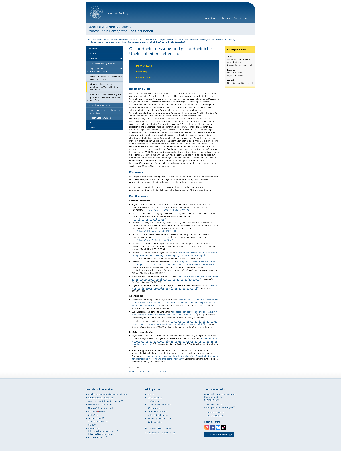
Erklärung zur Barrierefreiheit (158, 428)
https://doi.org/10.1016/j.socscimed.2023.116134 (154, 231)
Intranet (92, 411)
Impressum (145, 371)
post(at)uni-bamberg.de (222, 407)
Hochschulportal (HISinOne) (100, 397)
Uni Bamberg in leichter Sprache (160, 432)
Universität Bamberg (99, 20)
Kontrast (211, 18)
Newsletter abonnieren (217, 434)
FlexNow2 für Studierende (100, 404)
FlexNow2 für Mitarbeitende (101, 408)
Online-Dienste (95, 418)
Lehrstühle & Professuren (177, 39)
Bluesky (218, 427)
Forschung (230, 39)
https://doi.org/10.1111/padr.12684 (148, 219)
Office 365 (92, 415)
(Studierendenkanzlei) (98, 421)
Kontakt (132, 371)
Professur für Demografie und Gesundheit (120, 30)
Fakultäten (97, 39)
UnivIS (91, 425)
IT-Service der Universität (159, 404)
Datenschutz (160, 371)
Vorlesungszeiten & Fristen (160, 418)
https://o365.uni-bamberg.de (101, 434)
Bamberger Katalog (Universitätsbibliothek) (107, 394)
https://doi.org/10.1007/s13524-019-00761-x (151, 240)
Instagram (206, 427)
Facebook (212, 427)
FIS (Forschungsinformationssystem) (104, 401)
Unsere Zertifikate (215, 415)
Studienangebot (155, 422)
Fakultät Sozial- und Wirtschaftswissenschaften (109, 27)
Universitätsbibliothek (158, 415)
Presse (151, 394)
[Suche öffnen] (246, 17)
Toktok (223, 427)
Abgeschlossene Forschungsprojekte (105, 42)
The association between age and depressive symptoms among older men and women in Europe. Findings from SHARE (175, 277)
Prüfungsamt (153, 401)
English (237, 18)
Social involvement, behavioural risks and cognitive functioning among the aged (174, 286)
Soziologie (161, 39)
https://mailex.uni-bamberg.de (102, 431)
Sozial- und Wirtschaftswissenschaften (119, 39)
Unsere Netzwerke (215, 412)
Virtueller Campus (96, 437)
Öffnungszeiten (155, 397)
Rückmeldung (154, 408)
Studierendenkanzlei (157, 411)
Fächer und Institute (146, 39)
